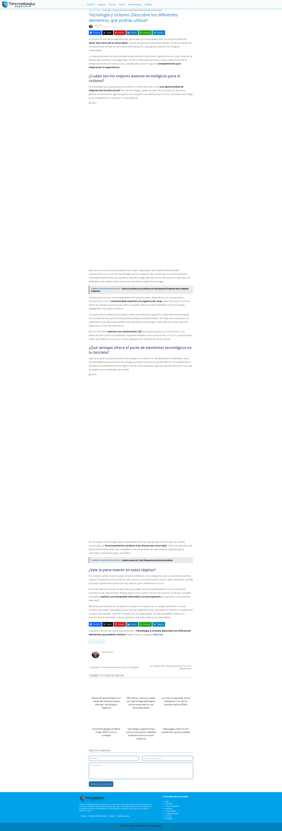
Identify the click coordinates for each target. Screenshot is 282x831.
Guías (122, 4)
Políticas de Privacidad (97, 816)
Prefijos (148, 4)
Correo (112, 4)
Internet (102, 4)
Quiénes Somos (124, 816)
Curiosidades (170, 811)
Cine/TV (91, 4)
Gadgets (168, 818)
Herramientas (134, 4)
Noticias (168, 808)
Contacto (112, 816)
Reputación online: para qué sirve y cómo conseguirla (114, 667)
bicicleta (93, 642)
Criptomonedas (171, 813)
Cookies (83, 816)
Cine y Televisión (172, 806)
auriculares (172, 335)
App (167, 801)
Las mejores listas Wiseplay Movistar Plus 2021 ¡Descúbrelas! (170, 667)
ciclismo (101, 642)
